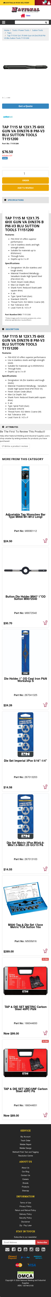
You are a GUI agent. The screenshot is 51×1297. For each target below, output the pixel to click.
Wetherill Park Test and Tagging (25, 1152)
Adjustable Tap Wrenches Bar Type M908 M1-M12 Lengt (25, 515)
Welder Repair (25, 1144)
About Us (25, 1167)
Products (25, 1186)
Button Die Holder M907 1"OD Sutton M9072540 (25, 597)
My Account (25, 1136)
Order (25, 180)
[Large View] (6, 98)
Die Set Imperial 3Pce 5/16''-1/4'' (25, 760)
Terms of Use (25, 1202)
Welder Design (25, 1148)
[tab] (25, 200)
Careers (25, 1179)
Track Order (25, 1140)
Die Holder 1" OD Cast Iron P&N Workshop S (25, 679)
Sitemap (25, 1190)
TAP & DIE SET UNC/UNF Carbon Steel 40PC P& (25, 1090)
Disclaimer (25, 1221)
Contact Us (25, 1175)
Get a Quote (26, 106)
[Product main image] (25, 67)
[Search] (46, 22)
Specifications (16, 200)
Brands (25, 1183)
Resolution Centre (25, 1155)
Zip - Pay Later (25, 1225)
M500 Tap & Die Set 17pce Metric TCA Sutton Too (25, 926)
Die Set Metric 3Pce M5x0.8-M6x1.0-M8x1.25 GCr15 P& (25, 843)
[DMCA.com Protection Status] (25, 1274)
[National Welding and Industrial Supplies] (25, 9)
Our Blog (25, 1171)
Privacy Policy (25, 1206)
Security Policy (25, 1217)
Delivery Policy (25, 1214)
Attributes (12, 427)
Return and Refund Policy (25, 1210)
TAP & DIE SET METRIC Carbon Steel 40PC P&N (26, 1008)
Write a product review (16, 446)
